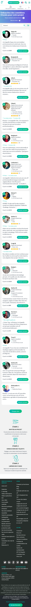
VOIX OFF (4, 486)
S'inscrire (18, 533)
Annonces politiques (7, 506)
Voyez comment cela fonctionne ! (13, 17)
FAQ (17, 488)
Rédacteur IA (5, 545)
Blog (17, 486)
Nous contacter (20, 537)
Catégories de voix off (22, 510)
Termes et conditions (21, 539)
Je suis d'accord (15, 605)
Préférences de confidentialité (15, 602)
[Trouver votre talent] (25, 2)
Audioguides (5, 517)
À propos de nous (21, 535)
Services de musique (7, 530)
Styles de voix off (21, 512)
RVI (3, 498)
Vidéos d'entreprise (7, 493)
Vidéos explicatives (7, 495)
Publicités (4, 489)
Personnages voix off (22, 518)
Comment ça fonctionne (22, 484)
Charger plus (15, 411)
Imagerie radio (5, 519)
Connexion (19, 530)
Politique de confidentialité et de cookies (21, 543)
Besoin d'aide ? (14, 20)
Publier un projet (14, 2)
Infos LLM (19, 556)
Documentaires (6, 521)
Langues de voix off (21, 503)
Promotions (20, 8)
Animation (4, 508)
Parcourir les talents (11, 8)
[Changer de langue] (22, 2)
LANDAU (4, 504)
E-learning (4, 491)
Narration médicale (7, 510)
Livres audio (5, 502)
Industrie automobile (7, 515)
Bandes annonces (6, 523)
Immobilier (4, 513)
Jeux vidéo (4, 500)
